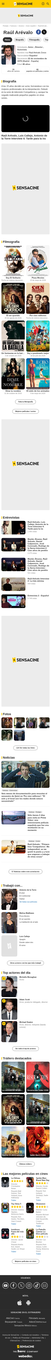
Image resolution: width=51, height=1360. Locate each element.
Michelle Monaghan (28, 977)
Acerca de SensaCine (10, 1335)
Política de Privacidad (21, 1338)
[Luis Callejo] (9, 946)
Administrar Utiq (38, 1338)
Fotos (7, 714)
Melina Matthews (26, 913)
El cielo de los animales (37, 391)
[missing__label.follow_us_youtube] (6, 1285)
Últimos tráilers (25, 1164)
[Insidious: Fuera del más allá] (5, 1233)
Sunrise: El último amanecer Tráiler (13, 1155)
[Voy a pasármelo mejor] (38, 336)
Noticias (9, 757)
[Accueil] (23, 4)
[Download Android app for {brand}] (30, 1302)
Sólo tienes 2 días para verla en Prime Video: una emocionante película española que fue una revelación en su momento (38, 822)
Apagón (22, 939)
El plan (22, 893)
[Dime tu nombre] (13, 373)
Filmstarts (33, 1318)
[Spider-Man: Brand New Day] (30, 1182)
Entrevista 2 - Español (38, 595)
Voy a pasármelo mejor (38, 353)
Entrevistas (11, 517)
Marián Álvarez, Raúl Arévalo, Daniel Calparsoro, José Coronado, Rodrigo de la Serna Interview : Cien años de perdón (38, 564)
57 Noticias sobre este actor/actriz (25, 872)
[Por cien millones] (38, 298)
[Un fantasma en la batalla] (13, 336)
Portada (5, 26)
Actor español (31, 26)
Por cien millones (38, 315)
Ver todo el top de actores (25, 1049)
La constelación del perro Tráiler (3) (38, 1123)
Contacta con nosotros (30, 1335)
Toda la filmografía (25, 402)
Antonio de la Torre (27, 890)
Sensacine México (22, 1325)
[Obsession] (30, 1208)
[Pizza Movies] (38, 260)
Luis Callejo (24, 936)
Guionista (22, 49)
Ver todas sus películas (28, 902)
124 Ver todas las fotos (25, 748)
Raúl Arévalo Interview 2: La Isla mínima (38, 580)
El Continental (24, 896)
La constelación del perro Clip (13, 1090)
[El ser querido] (13, 298)
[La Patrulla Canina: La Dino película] (30, 1233)
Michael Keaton (26, 1022)
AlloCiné (10, 1318)
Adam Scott (24, 999)
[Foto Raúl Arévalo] (6, 722)
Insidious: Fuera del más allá (17, 1231)
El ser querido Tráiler (13, 1123)
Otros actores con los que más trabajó (25, 963)
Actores (21, 26)
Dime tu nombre (13, 391)
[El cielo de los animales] (38, 373)
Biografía (9, 81)
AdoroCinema (35, 1322)
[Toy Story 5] (5, 1208)
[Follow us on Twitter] (21, 1285)
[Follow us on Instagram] (29, 1285)
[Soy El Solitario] (13, 260)
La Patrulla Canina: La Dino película (42, 1231)
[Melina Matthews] (9, 922)
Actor (31, 47)
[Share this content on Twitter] (44, 32)
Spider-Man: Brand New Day (42, 1179)
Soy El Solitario (13, 278)
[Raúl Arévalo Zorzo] (8, 55)
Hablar (22, 899)
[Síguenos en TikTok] (37, 1285)
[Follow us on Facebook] (13, 1285)
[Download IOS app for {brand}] (21, 1302)
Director (39, 47)
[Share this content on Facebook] (38, 32)
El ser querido (13, 315)
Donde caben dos (26, 942)
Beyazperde (10, 1322)
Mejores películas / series (25, 411)
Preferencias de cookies (31, 1341)
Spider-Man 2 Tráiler (38, 1155)
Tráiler (13, 1200)
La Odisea (15, 1178)
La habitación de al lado (28, 922)
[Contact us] (45, 1285)
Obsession (40, 1204)
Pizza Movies (38, 278)
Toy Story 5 (16, 1204)
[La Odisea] (5, 1182)
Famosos (13, 26)
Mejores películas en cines (25, 1261)
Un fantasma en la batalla (13, 353)
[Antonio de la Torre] (9, 899)
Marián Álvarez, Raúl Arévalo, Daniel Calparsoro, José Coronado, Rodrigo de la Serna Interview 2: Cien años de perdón (38, 545)
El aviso (22, 945)
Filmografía (11, 242)
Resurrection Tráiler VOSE (38, 1090)
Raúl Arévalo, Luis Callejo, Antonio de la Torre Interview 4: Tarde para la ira (38, 525)
